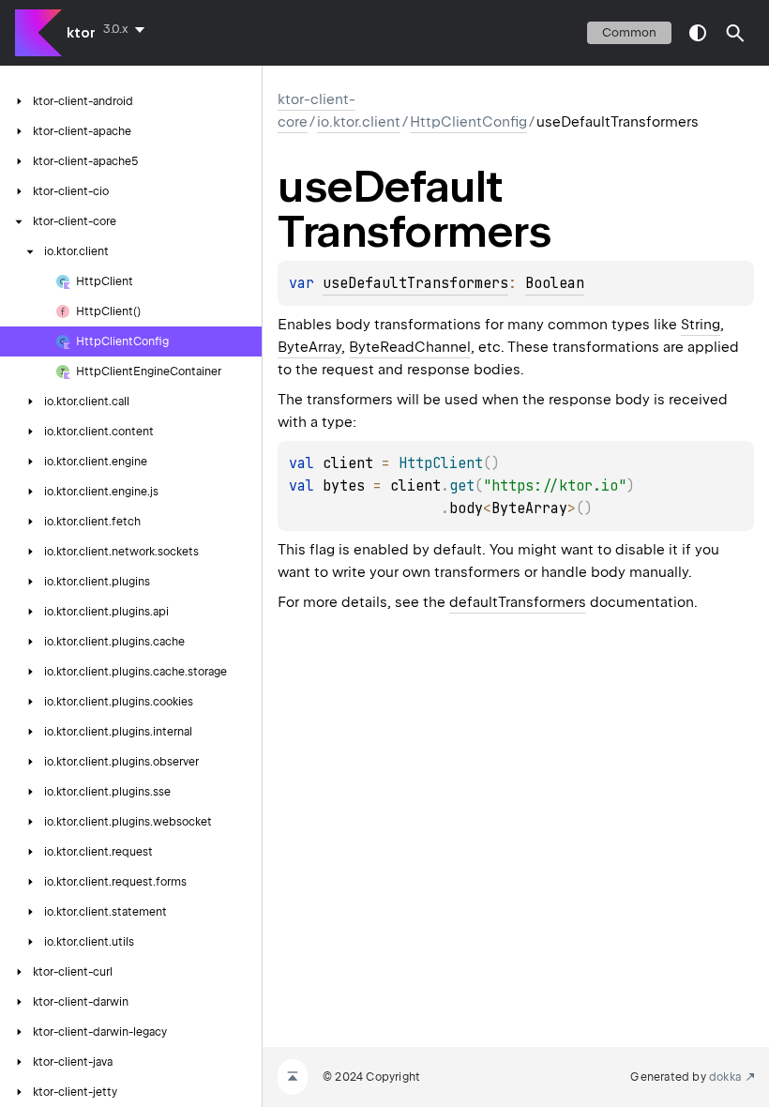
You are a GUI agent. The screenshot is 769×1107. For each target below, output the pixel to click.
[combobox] (127, 29)
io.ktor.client (358, 122)
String (700, 324)
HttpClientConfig (468, 122)
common (629, 32)
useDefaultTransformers (415, 283)
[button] (735, 33)
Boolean (554, 283)
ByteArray (309, 347)
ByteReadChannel (410, 347)
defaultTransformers (517, 602)
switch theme (697, 33)
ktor (81, 32)
